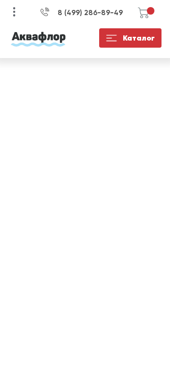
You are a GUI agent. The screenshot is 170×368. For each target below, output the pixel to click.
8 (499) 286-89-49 (90, 12)
